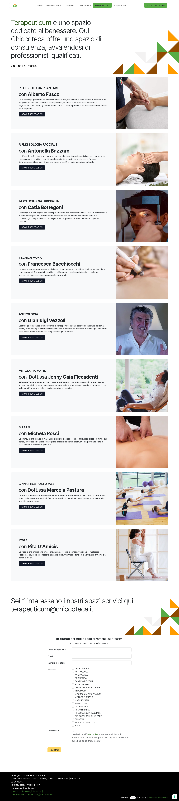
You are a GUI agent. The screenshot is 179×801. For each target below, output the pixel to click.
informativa (92, 734)
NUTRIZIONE (81, 703)
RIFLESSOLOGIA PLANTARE (88, 716)
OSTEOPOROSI (82, 706)
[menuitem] (39, 5)
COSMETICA (81, 678)
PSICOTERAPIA (82, 710)
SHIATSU (79, 719)
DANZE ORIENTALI (84, 681)
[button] (54, 749)
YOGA (77, 725)
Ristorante (26, 791)
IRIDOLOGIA (80, 691)
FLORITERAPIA (82, 684)
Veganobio (37, 791)
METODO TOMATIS (84, 697)
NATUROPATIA (82, 700)
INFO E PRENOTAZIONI (32, 114)
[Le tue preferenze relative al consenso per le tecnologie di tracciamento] (174, 796)
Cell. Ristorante (18, 794)
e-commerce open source (157, 797)
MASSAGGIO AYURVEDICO (88, 694)
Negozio (15, 791)
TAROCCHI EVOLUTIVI (85, 722)
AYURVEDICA (81, 675)
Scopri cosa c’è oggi (155, 5)
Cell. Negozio (32, 794)
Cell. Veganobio (46, 794)
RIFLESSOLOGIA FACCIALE (88, 713)
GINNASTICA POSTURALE (87, 687)
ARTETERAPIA (82, 668)
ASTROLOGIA (81, 672)
